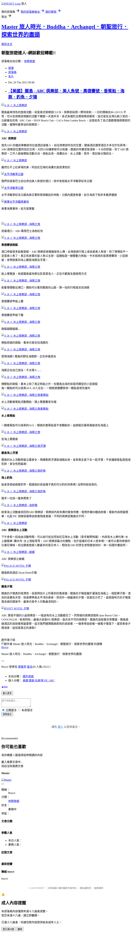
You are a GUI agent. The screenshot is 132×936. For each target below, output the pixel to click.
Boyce (4, 647)
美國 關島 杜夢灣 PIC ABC (39, 680)
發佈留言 (7, 714)
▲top (4, 686)
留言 (29, 666)
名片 (11, 76)
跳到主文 (6, 44)
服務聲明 (98, 888)
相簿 (11, 68)
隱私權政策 (85, 888)
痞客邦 (22, 666)
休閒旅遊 (29, 61)
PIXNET (40, 888)
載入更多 (7, 693)
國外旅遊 (28, 676)
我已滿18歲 (8, 929)
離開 (20, 929)
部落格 (12, 72)
